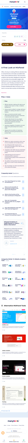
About (5, 425)
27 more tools (4, 410)
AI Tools (18, 1)
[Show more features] (24, 36)
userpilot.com (13, 243)
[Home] (2, 6)
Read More (3, 92)
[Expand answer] (23, 181)
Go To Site (14, 26)
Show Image (14, 58)
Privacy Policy (21, 425)
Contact (8, 425)
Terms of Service (14, 425)
